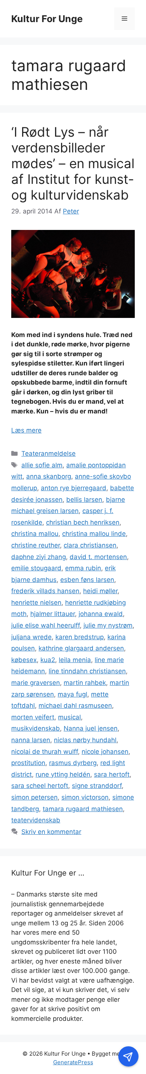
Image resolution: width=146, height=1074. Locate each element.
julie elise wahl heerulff (45, 625)
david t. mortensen (98, 557)
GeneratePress (73, 1062)
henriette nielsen (36, 602)
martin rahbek (85, 682)
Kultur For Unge (47, 18)
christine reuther (35, 545)
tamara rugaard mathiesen (83, 809)
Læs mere (26, 430)
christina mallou (34, 533)
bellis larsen (84, 499)
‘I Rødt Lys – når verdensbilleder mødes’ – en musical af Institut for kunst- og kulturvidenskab (72, 163)
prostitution (28, 763)
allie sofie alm (42, 465)
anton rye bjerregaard (73, 488)
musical (69, 717)
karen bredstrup (79, 637)
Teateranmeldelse (48, 453)
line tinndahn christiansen (87, 671)
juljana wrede (31, 637)
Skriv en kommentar (51, 831)
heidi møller (100, 591)
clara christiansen (90, 545)
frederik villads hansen (45, 591)
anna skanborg (48, 476)
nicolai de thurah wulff (44, 751)
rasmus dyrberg (73, 763)
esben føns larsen (87, 579)
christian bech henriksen (82, 522)
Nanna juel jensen (91, 728)
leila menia (75, 660)
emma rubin (83, 568)
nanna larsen (30, 740)
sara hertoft (112, 774)
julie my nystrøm (108, 625)
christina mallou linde (94, 533)
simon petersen (34, 797)
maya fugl (72, 694)
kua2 (47, 660)
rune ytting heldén (63, 774)
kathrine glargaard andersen (81, 648)
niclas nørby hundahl (85, 740)
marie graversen (35, 682)
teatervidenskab (35, 820)
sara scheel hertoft (39, 785)
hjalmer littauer (52, 614)
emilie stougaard (36, 568)
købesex (24, 660)
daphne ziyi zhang (38, 557)
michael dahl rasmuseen (75, 705)
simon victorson (85, 797)
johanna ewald (101, 614)
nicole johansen (105, 751)
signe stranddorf (97, 785)
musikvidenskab (35, 728)
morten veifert (32, 717)
